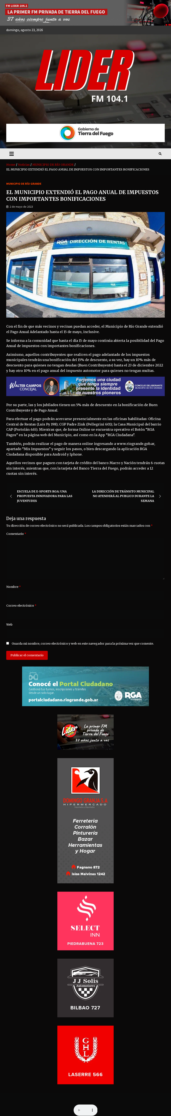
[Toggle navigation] (11, 153)
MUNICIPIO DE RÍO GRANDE (23, 184)
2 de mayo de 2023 (21, 206)
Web (9, 624)
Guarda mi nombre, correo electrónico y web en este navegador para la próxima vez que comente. (83, 643)
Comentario (16, 534)
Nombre (13, 587)
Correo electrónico (21, 605)
